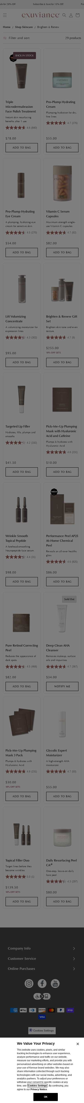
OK (45, 1097)
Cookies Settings (37, 1085)
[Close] (77, 1044)
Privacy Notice (38, 1089)
